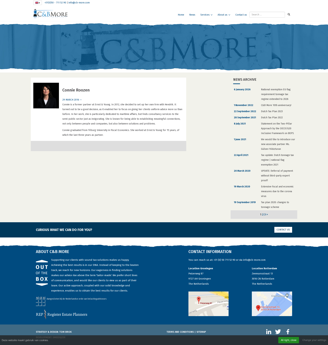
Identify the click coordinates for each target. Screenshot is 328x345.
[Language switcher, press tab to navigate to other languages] (37, 3)
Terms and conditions (180, 331)
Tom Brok (65, 331)
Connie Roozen (76, 90)
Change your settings (314, 340)
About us (222, 14)
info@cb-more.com (79, 2)
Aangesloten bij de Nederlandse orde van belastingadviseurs (77, 298)
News (192, 14)
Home (181, 14)
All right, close (288, 340)
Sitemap (201, 331)
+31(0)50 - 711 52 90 (55, 2)
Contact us (241, 14)
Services (205, 14)
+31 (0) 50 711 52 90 (224, 259)
